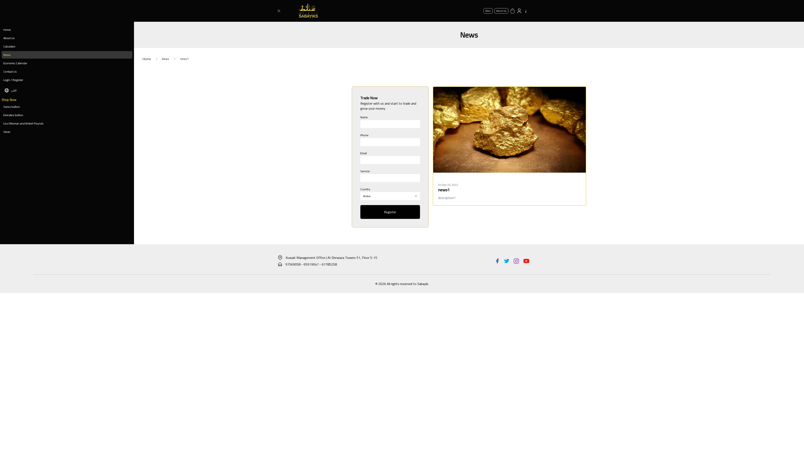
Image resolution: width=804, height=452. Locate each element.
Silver (6, 132)
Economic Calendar (15, 63)
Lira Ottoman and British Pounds (23, 123)
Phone (364, 135)
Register (390, 212)
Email (363, 153)
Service (365, 171)
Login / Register (13, 80)
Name (364, 117)
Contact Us (10, 71)
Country (365, 189)
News (7, 55)
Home (7, 29)
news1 (184, 59)
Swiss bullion (11, 106)
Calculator (9, 46)
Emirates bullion (13, 115)
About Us (9, 38)
